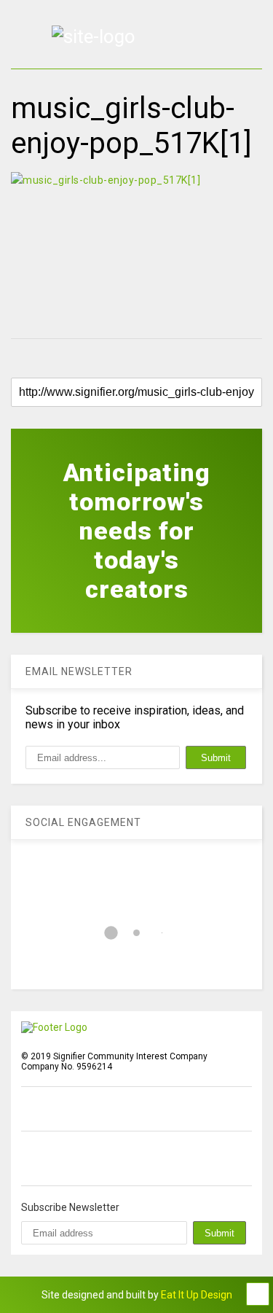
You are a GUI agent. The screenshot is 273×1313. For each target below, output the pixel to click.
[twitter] (60, 1158)
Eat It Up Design (196, 1295)
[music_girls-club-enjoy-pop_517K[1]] (136, 247)
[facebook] (27, 1158)
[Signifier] (93, 36)
